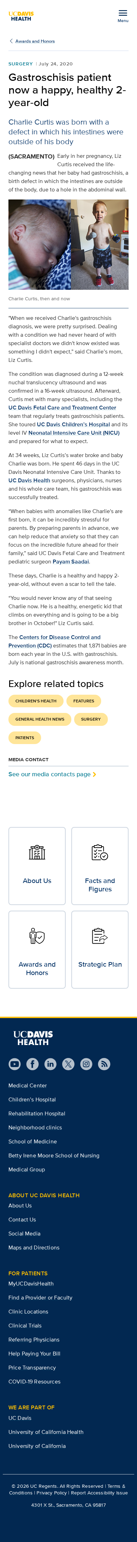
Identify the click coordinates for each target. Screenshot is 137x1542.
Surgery (20, 63)
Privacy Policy (52, 1492)
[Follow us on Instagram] (83, 1064)
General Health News (39, 719)
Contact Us (22, 1219)
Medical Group (26, 1169)
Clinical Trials (24, 1326)
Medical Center (27, 1085)
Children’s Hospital (32, 1099)
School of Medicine (32, 1141)
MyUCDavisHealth (31, 1284)
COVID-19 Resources (34, 1382)
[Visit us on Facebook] (30, 1064)
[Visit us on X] (65, 1064)
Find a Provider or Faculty (40, 1298)
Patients (24, 738)
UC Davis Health (29, 480)
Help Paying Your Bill (34, 1354)
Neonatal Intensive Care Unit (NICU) (73, 433)
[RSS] (101, 1064)
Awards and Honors (35, 41)
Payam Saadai (71, 562)
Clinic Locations (28, 1312)
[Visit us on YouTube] (14, 1064)
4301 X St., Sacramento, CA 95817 (68, 1504)
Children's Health (36, 701)
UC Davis (19, 1418)
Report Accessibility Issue (99, 1492)
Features (83, 701)
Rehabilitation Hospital (36, 1113)
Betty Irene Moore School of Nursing (54, 1155)
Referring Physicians (33, 1340)
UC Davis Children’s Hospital (73, 424)
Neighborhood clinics (35, 1127)
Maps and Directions (33, 1247)
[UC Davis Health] (23, 16)
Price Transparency (32, 1368)
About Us (20, 1205)
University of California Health (46, 1432)
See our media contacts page (49, 774)
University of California (37, 1446)
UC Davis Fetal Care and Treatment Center (62, 408)
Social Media (24, 1233)
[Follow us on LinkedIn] (48, 1064)
